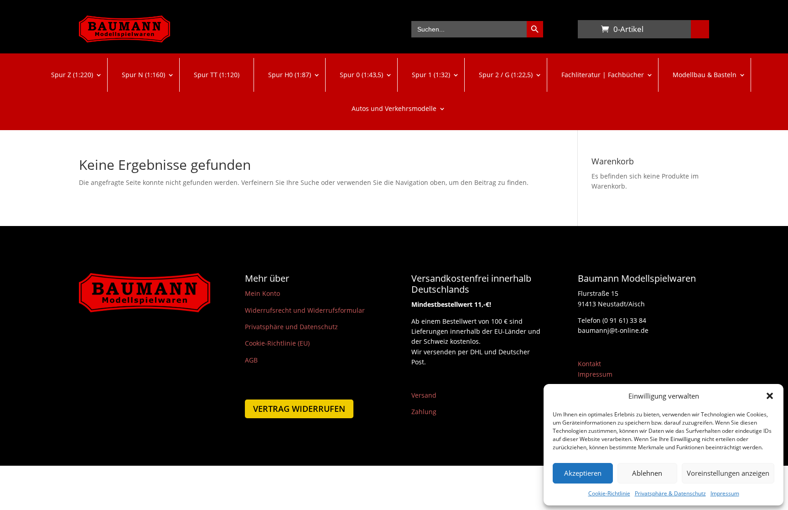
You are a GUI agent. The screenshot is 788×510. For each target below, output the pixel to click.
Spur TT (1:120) (216, 74)
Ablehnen (647, 473)
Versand (423, 395)
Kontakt (589, 363)
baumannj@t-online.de (613, 330)
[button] (769, 395)
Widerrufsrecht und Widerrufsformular (305, 310)
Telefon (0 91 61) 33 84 (612, 320)
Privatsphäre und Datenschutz (291, 326)
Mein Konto (262, 293)
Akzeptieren (582, 473)
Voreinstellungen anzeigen (728, 473)
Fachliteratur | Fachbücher (602, 74)
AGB (251, 360)
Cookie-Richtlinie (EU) (277, 343)
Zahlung (423, 411)
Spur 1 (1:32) (431, 74)
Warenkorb (587, 31)
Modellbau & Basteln (704, 74)
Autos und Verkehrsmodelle (394, 108)
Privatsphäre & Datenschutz (670, 493)
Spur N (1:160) (143, 74)
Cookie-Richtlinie (609, 493)
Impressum (724, 493)
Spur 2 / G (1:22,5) (506, 74)
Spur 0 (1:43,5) (361, 74)
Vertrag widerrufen (299, 408)
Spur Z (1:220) (72, 74)
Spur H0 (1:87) (289, 74)
